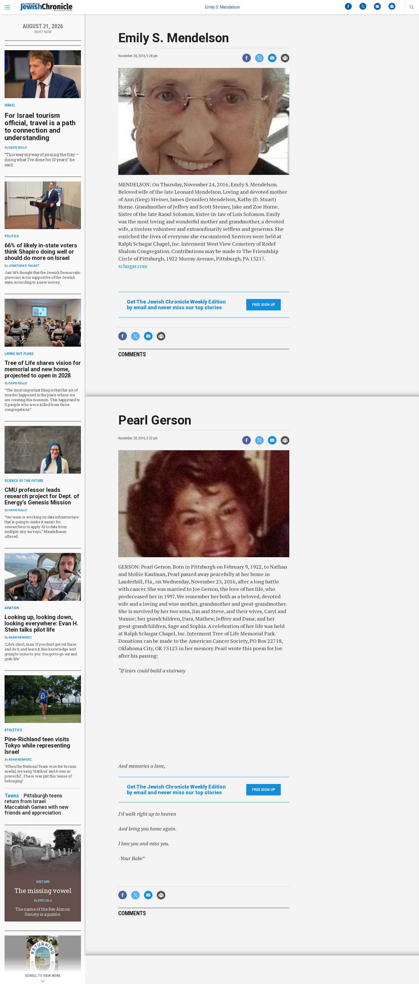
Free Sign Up (263, 305)
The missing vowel (43, 890)
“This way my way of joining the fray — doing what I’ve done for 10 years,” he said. (42, 159)
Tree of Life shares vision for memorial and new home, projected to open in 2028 (43, 369)
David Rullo (18, 147)
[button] (411, 7)
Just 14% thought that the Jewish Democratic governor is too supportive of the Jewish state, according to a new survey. (42, 277)
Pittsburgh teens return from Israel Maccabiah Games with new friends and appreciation (36, 804)
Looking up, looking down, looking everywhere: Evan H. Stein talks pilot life (41, 623)
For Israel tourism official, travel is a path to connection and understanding (40, 127)
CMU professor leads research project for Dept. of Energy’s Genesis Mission (42, 496)
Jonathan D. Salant (24, 265)
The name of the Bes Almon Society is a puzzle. (42, 911)
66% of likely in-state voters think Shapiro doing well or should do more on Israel (41, 251)
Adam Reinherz (20, 637)
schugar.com (132, 265)
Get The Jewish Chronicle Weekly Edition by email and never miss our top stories (176, 304)
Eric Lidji (45, 900)
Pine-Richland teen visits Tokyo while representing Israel (37, 745)
